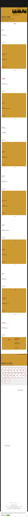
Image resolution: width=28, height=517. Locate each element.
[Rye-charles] (14, 293)
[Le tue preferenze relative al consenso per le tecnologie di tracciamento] (26, 515)
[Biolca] (14, 123)
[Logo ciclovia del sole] (7, 472)
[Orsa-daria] (14, 196)
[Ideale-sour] (14, 49)
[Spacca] (14, 220)
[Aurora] (14, 147)
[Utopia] (14, 171)
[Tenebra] (14, 318)
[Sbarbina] (14, 74)
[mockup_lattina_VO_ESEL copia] (14, 26)
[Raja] (14, 269)
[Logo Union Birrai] (20, 417)
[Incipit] (14, 98)
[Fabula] (14, 245)
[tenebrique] (7, 343)
